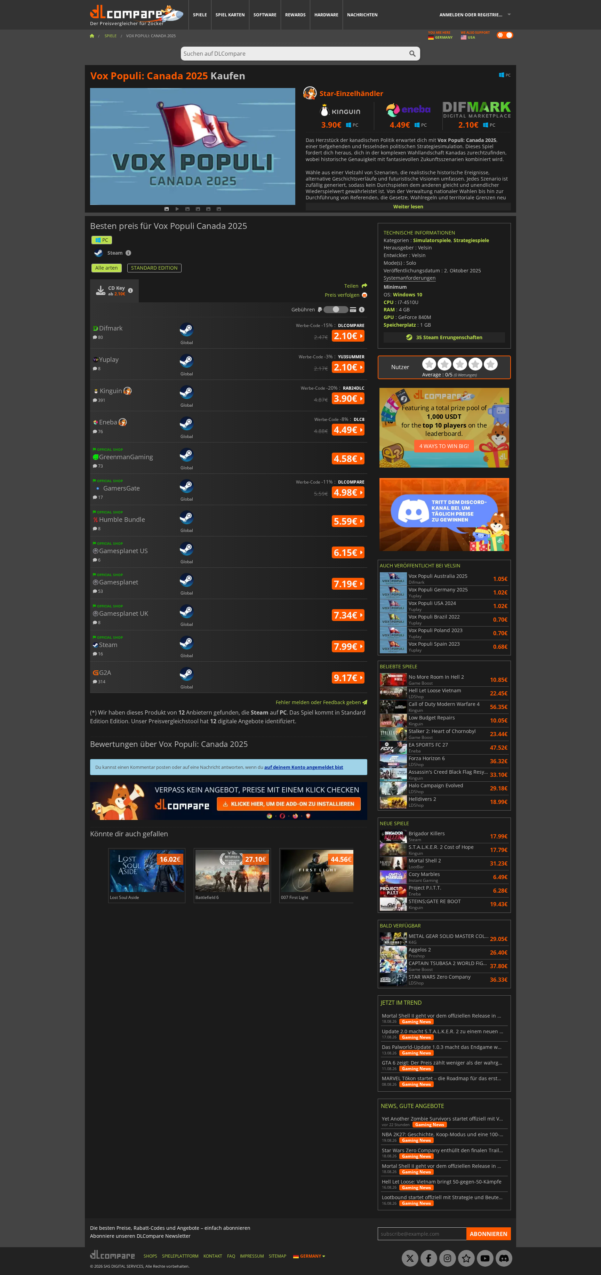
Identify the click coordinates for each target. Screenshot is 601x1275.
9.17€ (347, 678)
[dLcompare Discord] (502, 1258)
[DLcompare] (113, 1254)
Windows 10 (407, 294)
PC (105, 240)
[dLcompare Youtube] (483, 1258)
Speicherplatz (400, 324)
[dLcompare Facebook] (427, 1258)
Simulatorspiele (432, 240)
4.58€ (347, 458)
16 (100, 653)
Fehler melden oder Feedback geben (319, 702)
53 (100, 590)
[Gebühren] (336, 309)
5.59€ (347, 521)
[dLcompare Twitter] (408, 1258)
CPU (389, 302)
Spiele (200, 15)
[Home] (92, 35)
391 (101, 400)
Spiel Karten (230, 15)
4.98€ (347, 492)
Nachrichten (362, 15)
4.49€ (347, 430)
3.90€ (347, 398)
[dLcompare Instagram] (446, 1258)
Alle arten (106, 267)
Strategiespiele (471, 240)
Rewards (295, 15)
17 (100, 497)
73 (100, 465)
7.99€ (347, 646)
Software (265, 15)
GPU (389, 317)
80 (100, 337)
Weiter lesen (408, 206)
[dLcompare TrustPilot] (464, 1258)
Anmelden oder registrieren (473, 15)
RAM (389, 309)
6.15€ (347, 552)
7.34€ (347, 615)
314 (101, 681)
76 (100, 431)
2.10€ (347, 336)
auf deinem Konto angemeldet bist (303, 767)
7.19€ (347, 584)
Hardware (326, 15)
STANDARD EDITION (154, 267)
